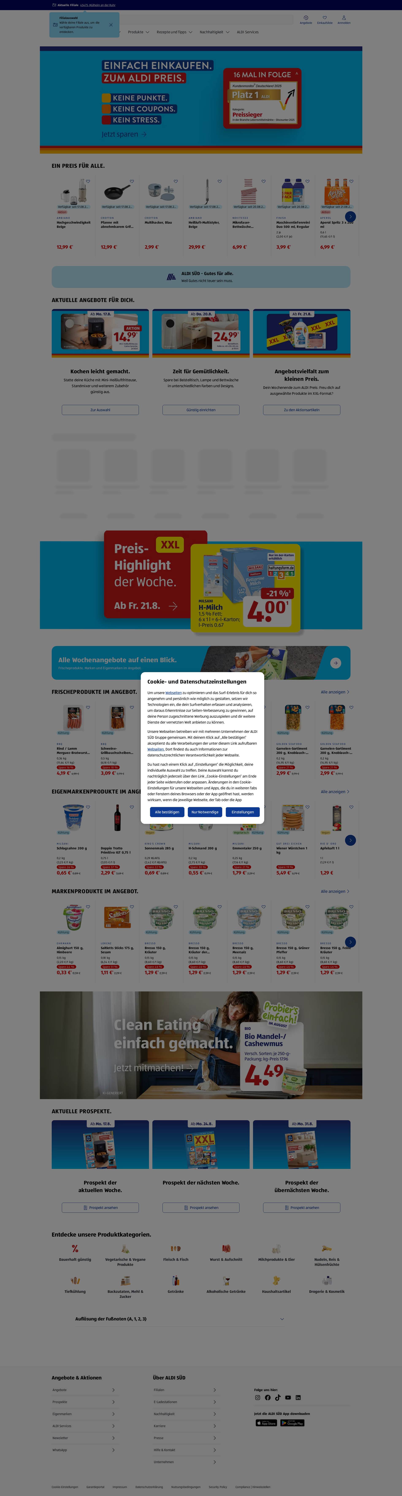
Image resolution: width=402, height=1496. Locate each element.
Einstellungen (243, 812)
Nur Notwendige (205, 812)
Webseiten (173, 693)
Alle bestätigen (167, 812)
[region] (202, 748)
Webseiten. (156, 749)
